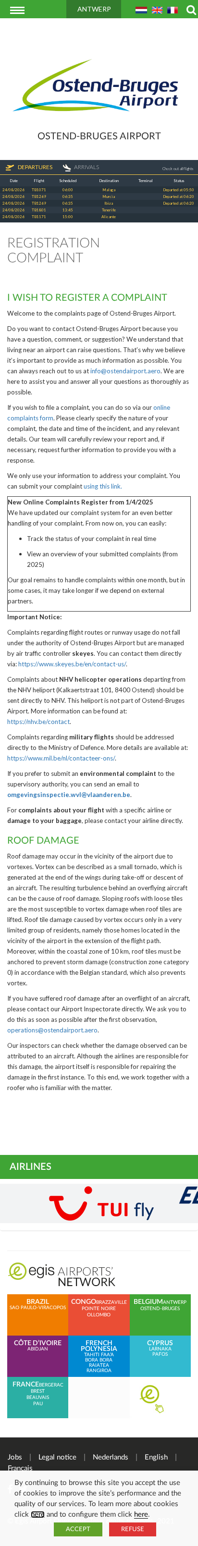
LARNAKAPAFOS (160, 1348)
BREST (38, 1391)
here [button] (141, 1514)
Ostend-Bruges (160, 1308)
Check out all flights (177, 168)
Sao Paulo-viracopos (38, 1304)
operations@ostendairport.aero (52, 1030)
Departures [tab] (34, 167)
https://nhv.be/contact (38, 721)
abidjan (38, 1345)
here (38, 1514)
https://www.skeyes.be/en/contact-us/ (72, 664)
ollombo (99, 1315)
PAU (38, 1403)
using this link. (103, 486)
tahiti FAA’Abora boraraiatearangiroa (99, 1356)
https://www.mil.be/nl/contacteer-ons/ (61, 758)
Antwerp (174, 1302)
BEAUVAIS (37, 1397)
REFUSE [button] (132, 1529)
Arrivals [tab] (86, 167)
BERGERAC (51, 1385)
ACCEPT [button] (78, 1529)
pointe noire (99, 1308)
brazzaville (111, 1302)
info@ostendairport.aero (125, 371)
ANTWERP (94, 9)
